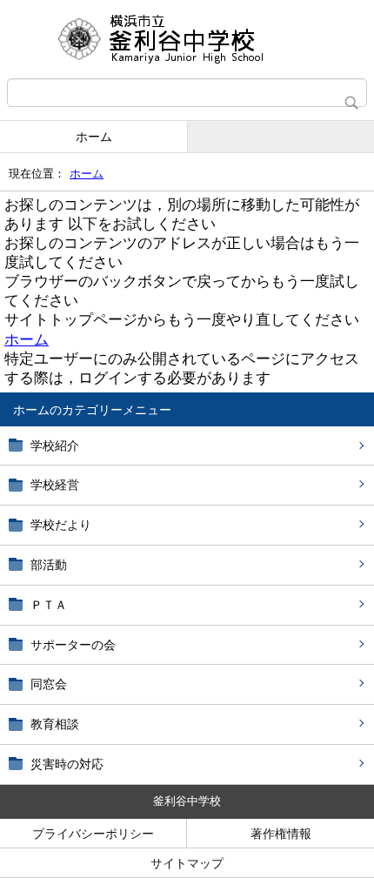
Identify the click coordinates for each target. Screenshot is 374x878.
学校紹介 (54, 445)
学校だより (60, 525)
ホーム (94, 137)
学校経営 (54, 485)
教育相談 (54, 724)
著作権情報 (280, 834)
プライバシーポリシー (93, 834)
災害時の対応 (67, 764)
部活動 (48, 565)
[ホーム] (187, 39)
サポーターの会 (73, 645)
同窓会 (48, 684)
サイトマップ (187, 863)
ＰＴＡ (48, 605)
